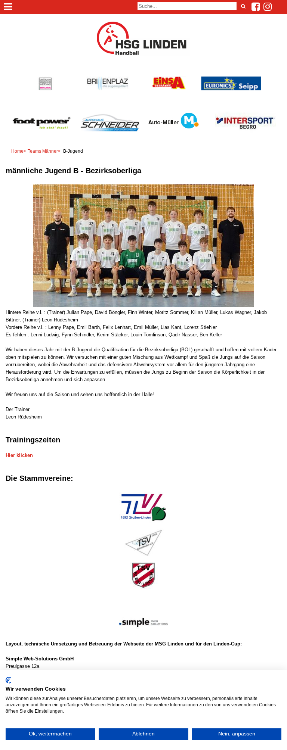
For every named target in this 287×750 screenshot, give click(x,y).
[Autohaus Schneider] (109, 138)
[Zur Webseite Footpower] (41, 138)
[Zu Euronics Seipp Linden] (231, 88)
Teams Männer (43, 151)
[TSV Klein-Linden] (143, 589)
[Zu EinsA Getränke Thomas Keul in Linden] (169, 88)
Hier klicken (19, 455)
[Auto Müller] (173, 133)
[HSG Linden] (143, 54)
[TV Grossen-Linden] (143, 523)
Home (17, 151)
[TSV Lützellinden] (143, 556)
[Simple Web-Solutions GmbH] (143, 636)
